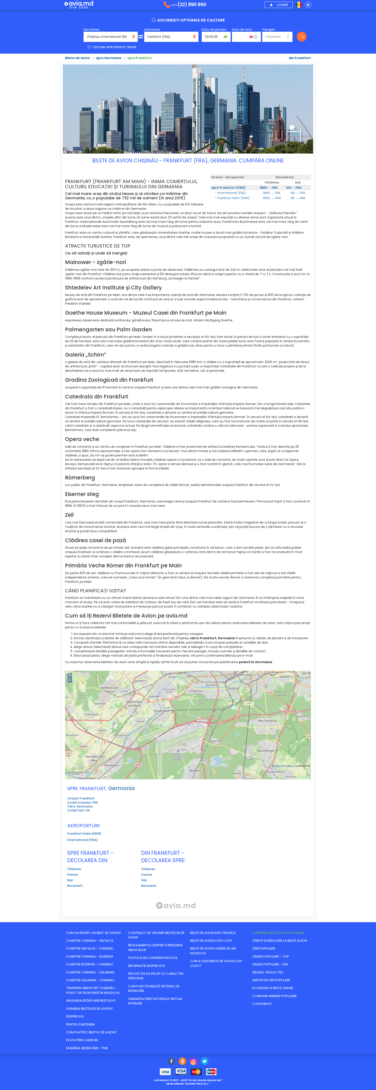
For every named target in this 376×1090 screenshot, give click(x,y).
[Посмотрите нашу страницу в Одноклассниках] (182, 1062)
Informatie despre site (146, 965)
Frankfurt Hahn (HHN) (84, 833)
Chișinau (74, 869)
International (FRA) (82, 840)
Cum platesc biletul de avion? (91, 1032)
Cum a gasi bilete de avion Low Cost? (216, 963)
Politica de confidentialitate (152, 957)
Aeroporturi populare (271, 980)
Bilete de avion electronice (213, 932)
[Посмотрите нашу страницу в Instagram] (193, 1062)
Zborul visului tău (267, 972)
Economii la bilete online (272, 988)
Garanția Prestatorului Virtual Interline (155, 1001)
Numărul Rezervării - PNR (87, 1048)
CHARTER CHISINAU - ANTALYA (89, 940)
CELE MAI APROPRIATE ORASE (113, 47)
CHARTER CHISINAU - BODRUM (89, 956)
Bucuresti (74, 886)
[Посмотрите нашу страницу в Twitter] (205, 1062)
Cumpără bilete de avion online (278, 932)
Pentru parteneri (80, 1024)
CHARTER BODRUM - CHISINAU (89, 964)
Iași (70, 880)
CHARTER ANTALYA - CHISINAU (89, 948)
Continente (262, 1003)
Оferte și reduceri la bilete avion (279, 940)
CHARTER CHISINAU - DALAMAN (90, 972)
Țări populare (263, 948)
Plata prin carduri (82, 1040)
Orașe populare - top (270, 956)
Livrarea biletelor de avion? (89, 1008)
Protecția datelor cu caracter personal (155, 975)
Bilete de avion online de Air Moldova (213, 950)
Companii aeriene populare (274, 996)
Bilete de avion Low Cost (211, 940)
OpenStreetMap (284, 766)
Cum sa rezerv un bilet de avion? (93, 932)
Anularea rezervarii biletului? (91, 1000)
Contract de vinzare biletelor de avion (156, 935)
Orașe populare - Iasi (270, 964)
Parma (72, 874)
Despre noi (75, 1016)
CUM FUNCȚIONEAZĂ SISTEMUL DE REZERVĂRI (154, 988)
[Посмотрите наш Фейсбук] (171, 1062)
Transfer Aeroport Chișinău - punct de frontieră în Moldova (92, 990)
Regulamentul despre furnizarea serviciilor (155, 947)
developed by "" (188, 1083)
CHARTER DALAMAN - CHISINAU (90, 980)
